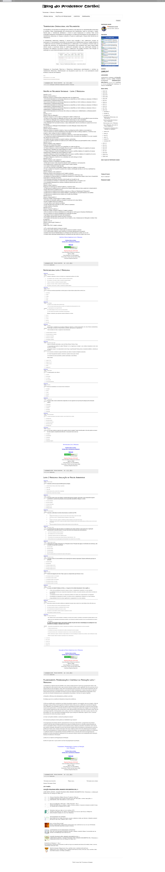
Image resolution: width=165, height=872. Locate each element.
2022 (104, 98)
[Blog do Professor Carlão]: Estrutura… (110, 57)
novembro (106, 111)
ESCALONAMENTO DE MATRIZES (58, 816)
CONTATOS (77, 16)
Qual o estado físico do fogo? (57, 823)
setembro (106, 115)
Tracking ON (113, 65)
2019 (104, 104)
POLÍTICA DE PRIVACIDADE (63, 16)
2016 (104, 110)
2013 (104, 147)
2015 (104, 143)
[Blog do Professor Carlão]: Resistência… (110, 48)
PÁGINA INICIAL (48, 16)
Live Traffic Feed (110, 37)
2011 (104, 150)
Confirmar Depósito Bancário (71, 258)
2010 (104, 152)
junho (105, 133)
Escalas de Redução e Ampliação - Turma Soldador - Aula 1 (64, 803)
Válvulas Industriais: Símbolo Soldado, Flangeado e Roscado (64, 797)
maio (105, 135)
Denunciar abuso (105, 180)
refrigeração (110, 84)
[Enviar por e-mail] (66, 83)
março (105, 139)
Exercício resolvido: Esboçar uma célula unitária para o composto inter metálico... (69, 848)
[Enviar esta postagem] (64, 82)
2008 (104, 156)
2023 (104, 96)
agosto (105, 131)
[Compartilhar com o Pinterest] (71, 83)
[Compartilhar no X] (69, 83)
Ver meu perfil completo (113, 28)
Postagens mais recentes (50, 781)
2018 (104, 106)
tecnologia (72, 84)
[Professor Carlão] (113, 26)
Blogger (90, 862)
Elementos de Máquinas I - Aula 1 (53, 843)
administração (104, 77)
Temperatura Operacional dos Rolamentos (61, 26)
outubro (106, 113)
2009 (104, 154)
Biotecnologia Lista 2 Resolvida (56, 270)
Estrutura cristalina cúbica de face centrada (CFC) (62, 810)
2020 (104, 102)
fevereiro (106, 141)
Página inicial (71, 781)
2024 (104, 95)
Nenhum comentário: (58, 82)
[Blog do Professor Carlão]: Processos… (110, 42)
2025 (104, 93)
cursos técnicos (116, 79)
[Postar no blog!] (68, 83)
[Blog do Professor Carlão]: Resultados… (110, 51)
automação (52, 84)
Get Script (105, 65)
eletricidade (57, 84)
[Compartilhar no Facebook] (70, 83)
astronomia (111, 77)
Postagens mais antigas (92, 781)
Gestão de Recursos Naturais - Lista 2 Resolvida (64, 91)
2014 (104, 145)
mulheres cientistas (112, 82)
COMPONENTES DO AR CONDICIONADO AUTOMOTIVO (62, 830)
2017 (104, 108)
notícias (118, 82)
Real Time (109, 65)
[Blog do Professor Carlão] (71, 6)
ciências (103, 79)
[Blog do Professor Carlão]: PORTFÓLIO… (109, 40)
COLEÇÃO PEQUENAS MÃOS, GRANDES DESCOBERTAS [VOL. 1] (60, 789)
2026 (104, 91)
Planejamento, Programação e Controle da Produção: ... (111, 128)
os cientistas (104, 84)
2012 (104, 149)
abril (105, 137)
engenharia (62, 84)
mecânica (67, 84)
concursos (108, 79)
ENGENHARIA (86, 16)
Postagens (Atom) (52, 783)
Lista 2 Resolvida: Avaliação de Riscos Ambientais (64, 477)
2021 (104, 100)
